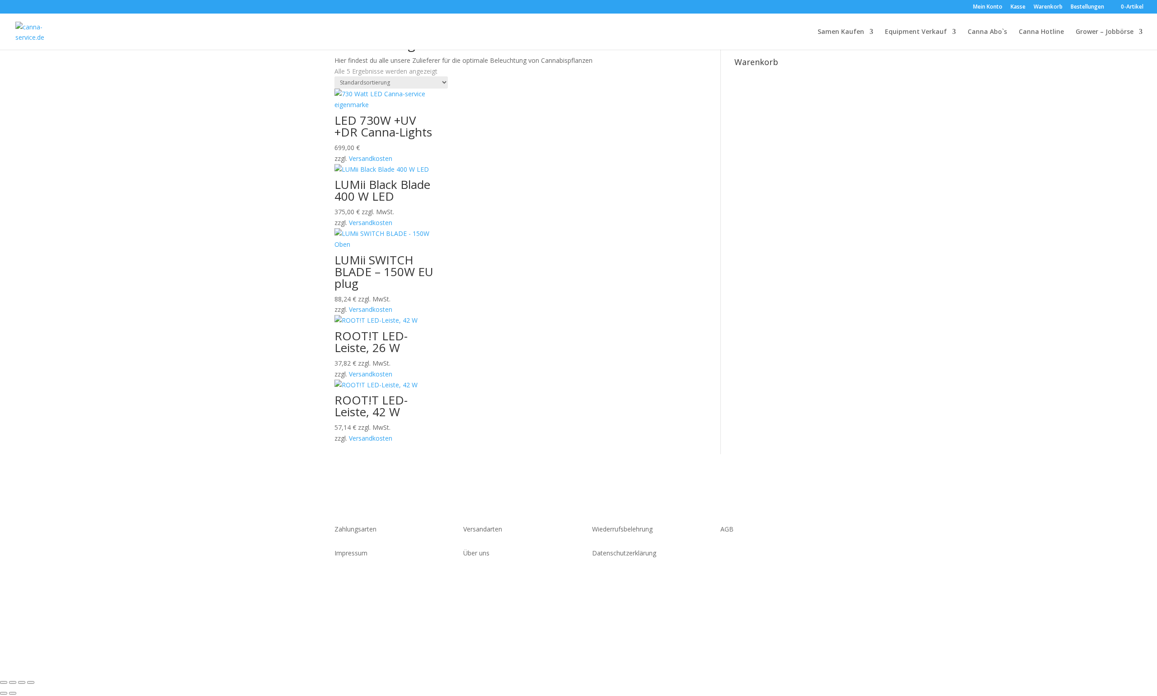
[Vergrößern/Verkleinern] (3, 682)
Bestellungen (1087, 7)
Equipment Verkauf (916, 32)
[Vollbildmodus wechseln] (12, 682)
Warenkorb (1048, 7)
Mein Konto (987, 7)
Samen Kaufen (841, 32)
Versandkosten (370, 158)
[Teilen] (21, 682)
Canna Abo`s (987, 32)
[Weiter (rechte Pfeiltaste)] (12, 693)
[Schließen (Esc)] (30, 682)
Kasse (1018, 7)
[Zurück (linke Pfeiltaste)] (3, 693)
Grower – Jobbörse (1104, 32)
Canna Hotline (1041, 32)
